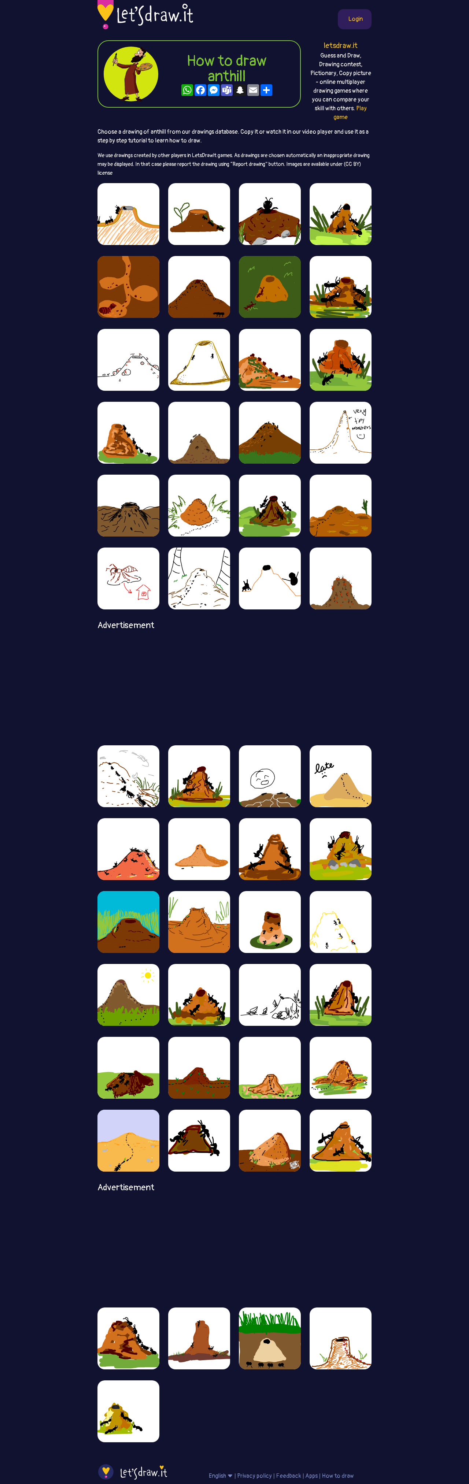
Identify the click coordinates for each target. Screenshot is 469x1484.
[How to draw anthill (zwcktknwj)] (341, 921)
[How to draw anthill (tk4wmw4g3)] (199, 1067)
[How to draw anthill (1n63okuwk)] (270, 359)
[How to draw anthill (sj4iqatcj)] (128, 776)
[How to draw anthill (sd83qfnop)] (270, 1338)
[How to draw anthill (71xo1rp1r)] (199, 776)
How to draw (338, 1476)
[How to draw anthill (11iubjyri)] (128, 505)
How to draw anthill (227, 69)
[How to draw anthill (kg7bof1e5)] (199, 849)
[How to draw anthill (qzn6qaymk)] (341, 359)
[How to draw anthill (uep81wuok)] (199, 505)
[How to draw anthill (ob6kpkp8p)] (128, 578)
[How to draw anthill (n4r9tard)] (128, 849)
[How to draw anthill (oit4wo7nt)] (270, 921)
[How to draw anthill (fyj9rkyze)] (270, 432)
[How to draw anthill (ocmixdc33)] (341, 1338)
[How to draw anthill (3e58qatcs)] (341, 776)
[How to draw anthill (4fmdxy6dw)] (270, 1140)
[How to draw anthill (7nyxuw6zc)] (128, 1067)
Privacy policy (254, 1476)
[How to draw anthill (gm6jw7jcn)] (128, 1140)
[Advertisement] (234, 685)
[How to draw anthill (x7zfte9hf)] (128, 1338)
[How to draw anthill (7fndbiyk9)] (199, 578)
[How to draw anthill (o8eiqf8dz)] (341, 849)
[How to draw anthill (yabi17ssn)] (341, 1140)
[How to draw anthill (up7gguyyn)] (341, 505)
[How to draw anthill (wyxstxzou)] (128, 286)
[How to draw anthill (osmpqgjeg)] (270, 849)
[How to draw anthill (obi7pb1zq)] (128, 1411)
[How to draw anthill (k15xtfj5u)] (270, 286)
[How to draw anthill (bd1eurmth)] (341, 1067)
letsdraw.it (341, 45)
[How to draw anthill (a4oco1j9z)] (199, 1338)
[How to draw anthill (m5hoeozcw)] (128, 214)
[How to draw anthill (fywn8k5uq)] (199, 1140)
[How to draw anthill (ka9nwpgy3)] (199, 921)
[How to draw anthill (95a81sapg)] (341, 214)
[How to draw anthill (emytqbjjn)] (199, 994)
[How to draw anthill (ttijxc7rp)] (128, 994)
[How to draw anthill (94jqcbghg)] (128, 359)
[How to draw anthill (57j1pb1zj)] (199, 359)
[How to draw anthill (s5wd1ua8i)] (270, 578)
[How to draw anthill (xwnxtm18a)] (128, 432)
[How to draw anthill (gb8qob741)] (341, 994)
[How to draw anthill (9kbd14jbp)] (341, 578)
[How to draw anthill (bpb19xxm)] (270, 994)
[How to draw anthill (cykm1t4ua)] (270, 214)
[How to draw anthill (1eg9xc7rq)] (341, 286)
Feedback (288, 1476)
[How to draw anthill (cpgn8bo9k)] (341, 432)
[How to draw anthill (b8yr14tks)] (199, 286)
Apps (311, 1476)
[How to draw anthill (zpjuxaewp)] (128, 921)
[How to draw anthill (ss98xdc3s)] (199, 432)
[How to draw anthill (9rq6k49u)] (270, 776)
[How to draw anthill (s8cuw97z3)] (270, 505)
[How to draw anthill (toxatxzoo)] (270, 1067)
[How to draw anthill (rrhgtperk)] (199, 214)
